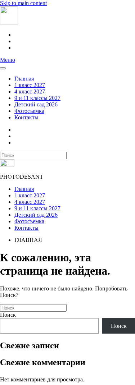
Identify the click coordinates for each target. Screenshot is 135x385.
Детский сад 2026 (36, 104)
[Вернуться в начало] (9, 22)
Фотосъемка (29, 111)
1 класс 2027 (29, 85)
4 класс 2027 (29, 91)
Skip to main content (23, 3)
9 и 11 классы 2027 (37, 98)
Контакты (26, 117)
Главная (24, 78)
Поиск (8, 315)
